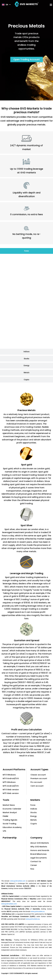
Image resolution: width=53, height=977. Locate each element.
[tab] (26, 251)
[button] (51, 5)
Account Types (39, 769)
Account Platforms (14, 769)
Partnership (10, 837)
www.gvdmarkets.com (18, 881)
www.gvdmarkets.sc (38, 911)
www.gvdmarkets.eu (33, 919)
